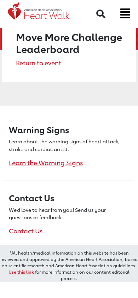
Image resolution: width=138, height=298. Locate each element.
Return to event (38, 63)
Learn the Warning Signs (46, 163)
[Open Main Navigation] (125, 13)
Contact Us (25, 231)
